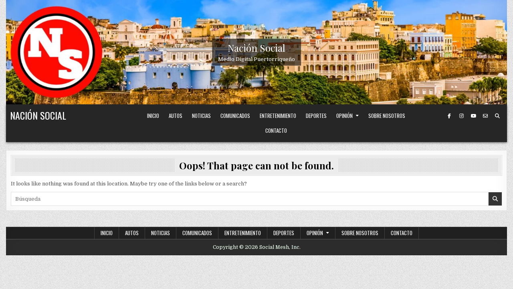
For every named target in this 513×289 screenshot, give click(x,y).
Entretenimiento (278, 116)
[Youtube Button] (473, 116)
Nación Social (256, 47)
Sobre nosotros (386, 116)
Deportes (316, 116)
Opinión (344, 116)
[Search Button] (497, 116)
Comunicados (235, 116)
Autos (175, 116)
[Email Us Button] (485, 116)
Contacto (276, 130)
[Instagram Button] (461, 116)
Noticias (201, 116)
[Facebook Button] (449, 116)
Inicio (153, 116)
